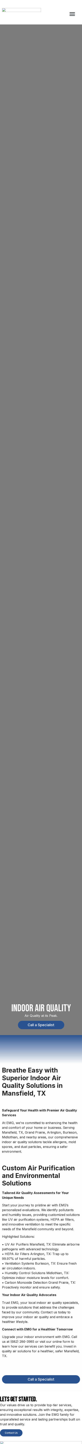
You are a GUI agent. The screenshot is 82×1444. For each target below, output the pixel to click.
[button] (72, 14)
